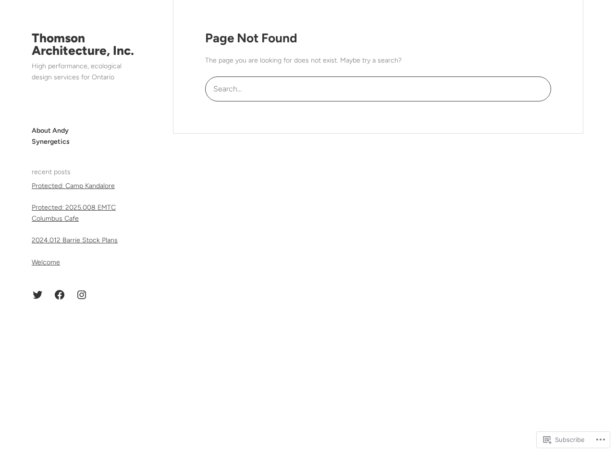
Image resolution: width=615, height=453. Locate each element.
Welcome (46, 262)
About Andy (50, 130)
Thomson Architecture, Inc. (83, 44)
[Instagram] (81, 295)
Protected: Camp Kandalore (73, 186)
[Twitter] (37, 295)
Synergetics (51, 142)
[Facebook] (59, 295)
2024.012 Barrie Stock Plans (75, 240)
